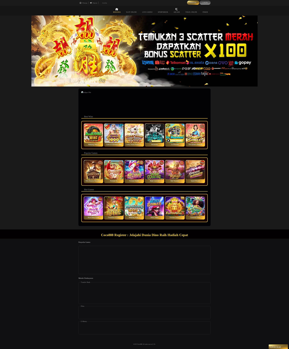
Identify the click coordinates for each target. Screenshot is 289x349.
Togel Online (191, 12)
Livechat (104, 3)
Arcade (177, 12)
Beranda (117, 12)
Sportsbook (163, 12)
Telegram (94, 3)
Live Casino (147, 12)
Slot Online (131, 12)
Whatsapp (84, 3)
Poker (205, 12)
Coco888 (139, 344)
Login (205, 2)
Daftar (193, 2)
